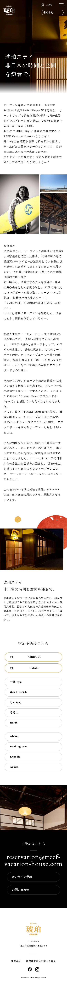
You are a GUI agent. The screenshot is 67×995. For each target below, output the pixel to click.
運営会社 (16, 961)
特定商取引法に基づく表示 (41, 961)
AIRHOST (34, 657)
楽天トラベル (18, 692)
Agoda (14, 767)
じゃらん (15, 702)
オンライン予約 (22, 876)
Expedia (15, 756)
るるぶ (14, 712)
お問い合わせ (20, 889)
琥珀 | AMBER (9, 10)
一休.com (16, 682)
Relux (14, 722)
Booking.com (18, 746)
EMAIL (34, 668)
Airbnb (14, 736)
